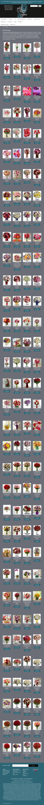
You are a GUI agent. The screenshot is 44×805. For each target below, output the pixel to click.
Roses (15, 21)
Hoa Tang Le (9, 21)
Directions (4, 774)
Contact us (24, 771)
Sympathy (20, 21)
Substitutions (25, 775)
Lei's (15, 19)
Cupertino (39, 790)
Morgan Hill (16, 780)
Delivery (24, 772)
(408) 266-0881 (9, 9)
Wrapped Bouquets (21, 19)
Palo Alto (25, 780)
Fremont (7, 785)
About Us (24, 770)
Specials (10, 19)
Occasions (29, 19)
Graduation (3, 21)
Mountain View (20, 780)
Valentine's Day (4, 19)
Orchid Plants (37, 19)
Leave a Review (25, 773)
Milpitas (4, 785)
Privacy (24, 774)
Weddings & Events (5, 24)
